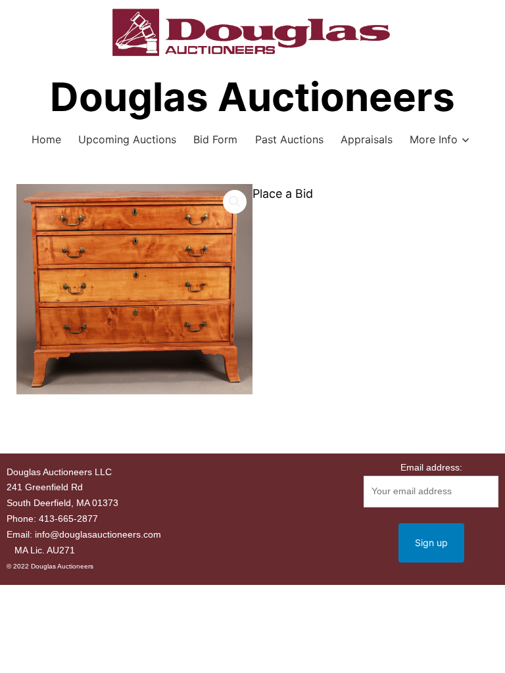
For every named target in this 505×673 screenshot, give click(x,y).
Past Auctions (289, 139)
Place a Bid (282, 193)
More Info (434, 139)
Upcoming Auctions (127, 139)
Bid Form (215, 139)
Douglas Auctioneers (252, 96)
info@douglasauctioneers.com (98, 534)
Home (46, 139)
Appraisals (367, 139)
